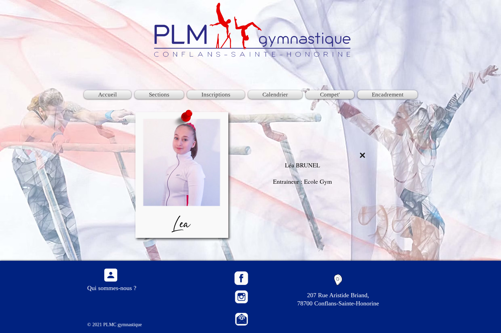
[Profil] (111, 275)
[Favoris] (362, 155)
